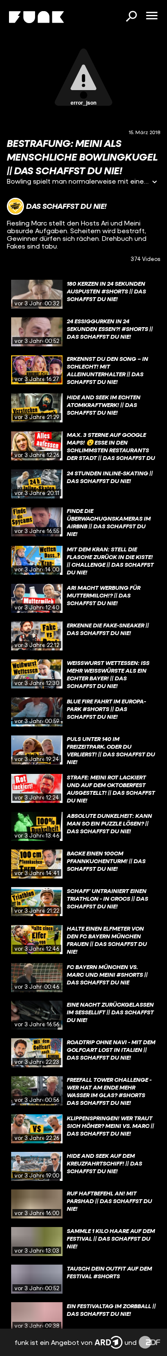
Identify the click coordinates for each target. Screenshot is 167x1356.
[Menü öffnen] (151, 16)
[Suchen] (131, 17)
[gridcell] (83, 294)
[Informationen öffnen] (154, 182)
